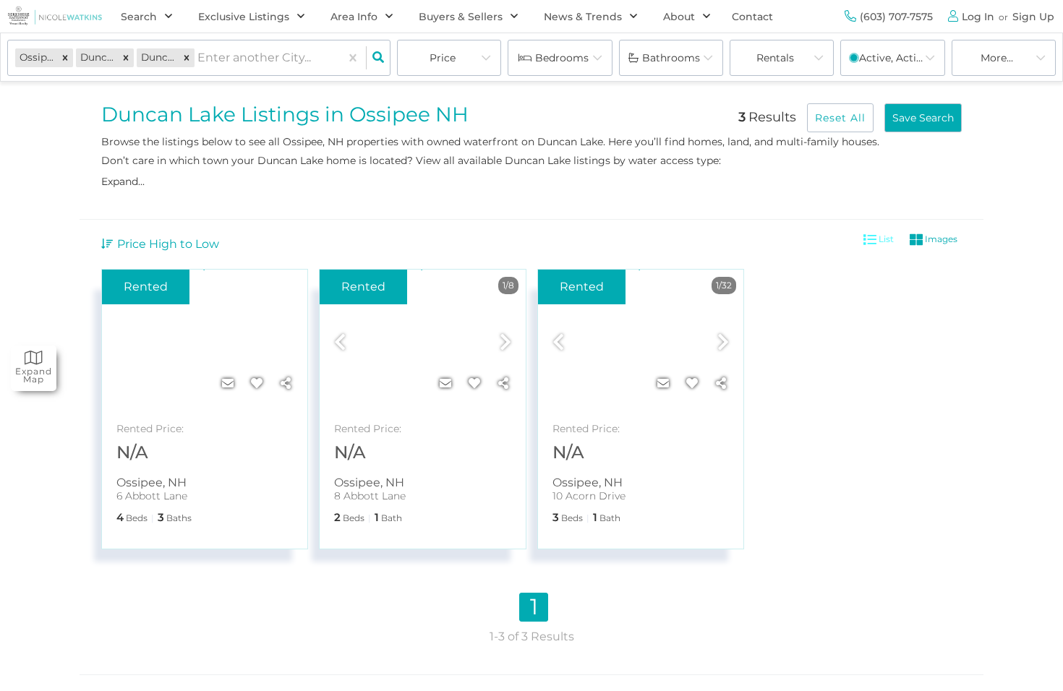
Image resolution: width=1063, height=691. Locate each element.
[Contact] (227, 383)
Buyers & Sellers (461, 16)
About (679, 16)
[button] (65, 57)
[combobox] (198, 58)
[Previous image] (340, 343)
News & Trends (583, 16)
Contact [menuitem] (752, 16)
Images (940, 238)
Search (139, 16)
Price (443, 57)
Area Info (353, 16)
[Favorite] (256, 383)
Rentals (775, 57)
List (885, 238)
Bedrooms (562, 57)
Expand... (123, 181)
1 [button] (534, 606)
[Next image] (505, 343)
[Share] (285, 383)
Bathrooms (671, 57)
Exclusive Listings (243, 16)
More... (997, 57)
